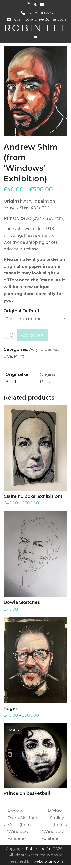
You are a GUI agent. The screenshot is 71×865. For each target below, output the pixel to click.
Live (8, 356)
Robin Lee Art (39, 848)
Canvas (52, 349)
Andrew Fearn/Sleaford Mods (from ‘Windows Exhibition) (20, 824)
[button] (35, 37)
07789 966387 (40, 13)
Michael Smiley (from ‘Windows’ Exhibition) (52, 824)
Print (19, 356)
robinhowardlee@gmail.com (40, 19)
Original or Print (22, 310)
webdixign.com (48, 861)
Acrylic (36, 349)
